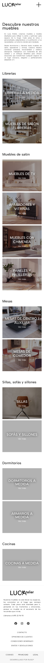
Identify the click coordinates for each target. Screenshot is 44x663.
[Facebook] (15, 623)
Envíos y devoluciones (22, 646)
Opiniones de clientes (22, 637)
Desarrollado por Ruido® (22, 660)
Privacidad (23, 655)
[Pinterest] (28, 623)
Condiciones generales (22, 641)
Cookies (9, 655)
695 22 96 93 (18, 616)
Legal (35, 655)
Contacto (22, 632)
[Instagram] (22, 623)
